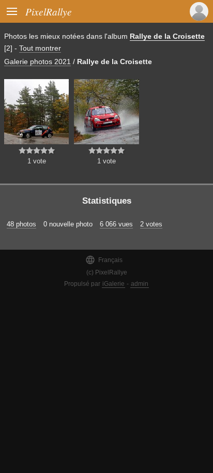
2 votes (151, 224)
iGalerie (113, 284)
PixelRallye (48, 11)
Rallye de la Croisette (167, 36)
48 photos (21, 224)
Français (104, 260)
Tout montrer (40, 48)
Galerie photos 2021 (37, 61)
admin (139, 284)
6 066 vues (116, 224)
